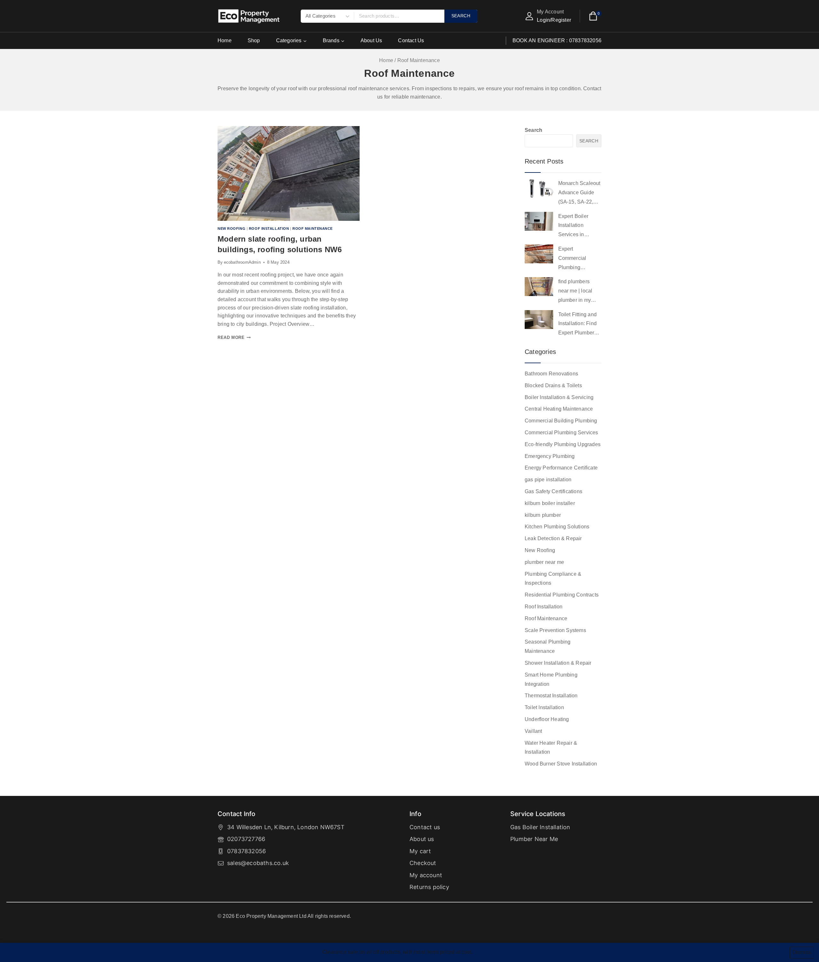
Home (225, 40)
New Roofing (231, 228)
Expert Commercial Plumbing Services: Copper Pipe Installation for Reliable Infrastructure (578, 259)
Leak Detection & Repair (553, 538)
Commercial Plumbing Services (561, 432)
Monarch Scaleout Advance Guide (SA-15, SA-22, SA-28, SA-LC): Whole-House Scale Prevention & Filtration (579, 193)
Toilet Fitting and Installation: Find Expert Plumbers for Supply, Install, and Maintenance (579, 325)
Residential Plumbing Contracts (562, 594)
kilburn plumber (543, 515)
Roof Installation (269, 228)
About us (422, 839)
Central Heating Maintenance (559, 409)
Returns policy (429, 887)
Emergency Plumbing (550, 456)
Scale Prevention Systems (555, 630)
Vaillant (533, 731)
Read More (234, 337)
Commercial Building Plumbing (561, 420)
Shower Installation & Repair (558, 663)
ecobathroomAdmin (242, 262)
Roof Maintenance (312, 228)
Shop (254, 40)
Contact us (425, 827)
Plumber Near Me (534, 839)
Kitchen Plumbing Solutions (557, 526)
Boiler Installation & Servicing (559, 397)
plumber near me (544, 562)
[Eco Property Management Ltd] (250, 16)
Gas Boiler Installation (540, 827)
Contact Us (411, 40)
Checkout (423, 863)
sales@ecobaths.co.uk (258, 863)
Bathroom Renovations (551, 373)
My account (426, 875)
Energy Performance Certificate (561, 467)
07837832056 (246, 851)
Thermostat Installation (551, 695)
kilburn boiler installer (550, 503)
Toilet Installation (544, 707)
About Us (371, 40)
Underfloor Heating (547, 719)
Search (533, 130)
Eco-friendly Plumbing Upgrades (562, 444)
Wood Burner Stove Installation (561, 763)
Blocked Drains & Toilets (553, 385)
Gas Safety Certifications (553, 491)
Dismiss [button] (801, 952)
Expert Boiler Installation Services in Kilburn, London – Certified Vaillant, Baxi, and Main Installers (579, 226)
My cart (420, 851)
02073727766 (246, 839)
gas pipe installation (548, 479)
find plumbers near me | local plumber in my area (575, 292)
